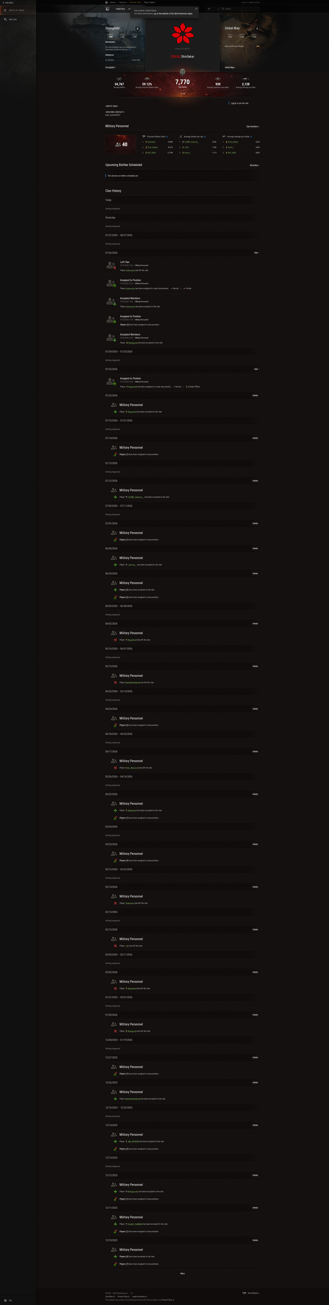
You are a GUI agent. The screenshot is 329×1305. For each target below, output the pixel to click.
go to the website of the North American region (173, 13)
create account (254, 2)
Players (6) (124, 1256)
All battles (254, 165)
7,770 (182, 82)
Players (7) (124, 1264)
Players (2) (124, 324)
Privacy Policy (123, 1296)
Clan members (252, 126)
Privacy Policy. (167, 1300)
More (182, 1273)
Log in (244, 2)
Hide (256, 252)
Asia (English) (253, 1293)
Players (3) (124, 860)
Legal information (138, 1296)
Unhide (255, 395)
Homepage (120, 9)
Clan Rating (182, 87)
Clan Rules (109, 1296)
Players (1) (124, 454)
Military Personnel (141, 265)
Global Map (229, 67)
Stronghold (109, 67)
